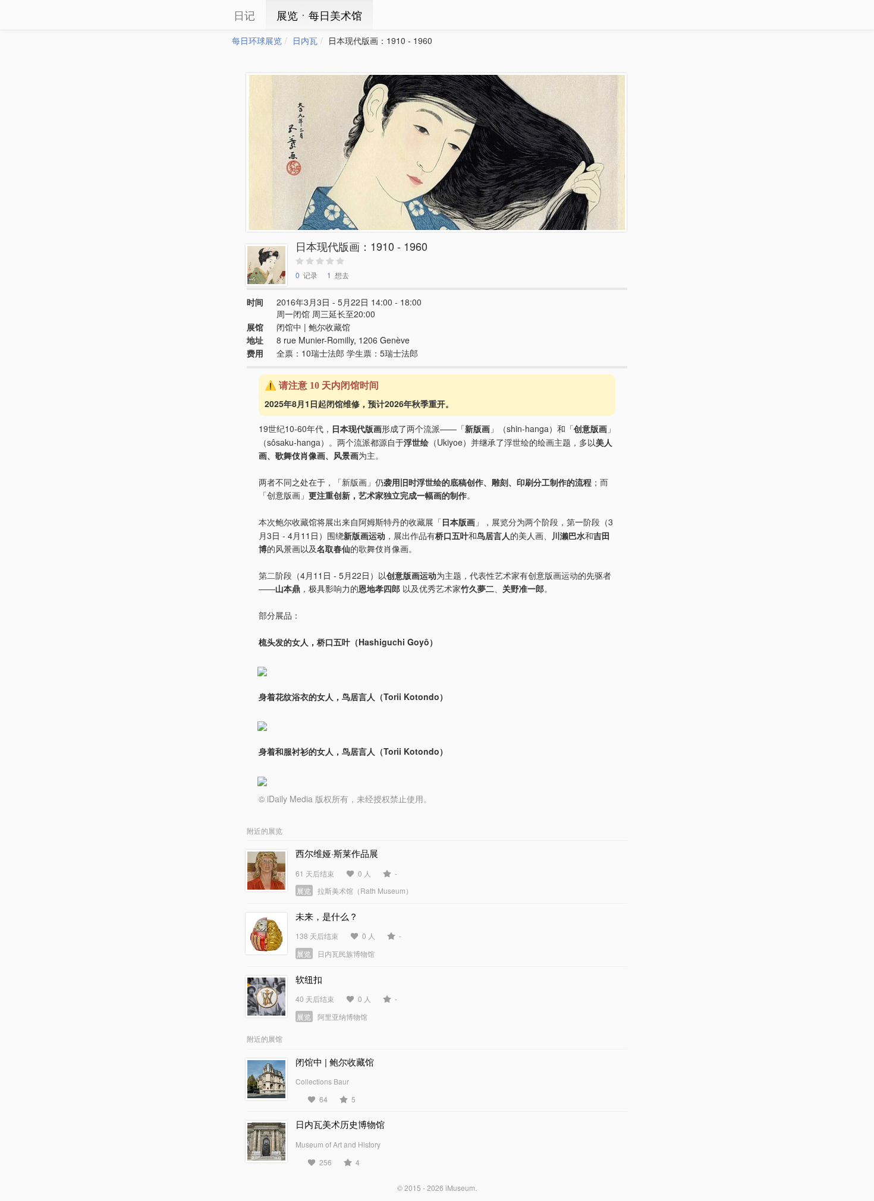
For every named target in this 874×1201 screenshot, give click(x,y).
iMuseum (460, 1188)
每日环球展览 (257, 40)
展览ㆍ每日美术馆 (319, 15)
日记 (244, 15)
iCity (196, 14)
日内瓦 (305, 40)
